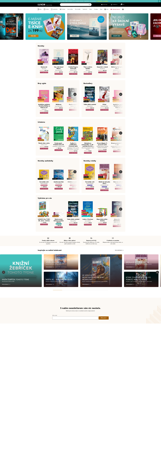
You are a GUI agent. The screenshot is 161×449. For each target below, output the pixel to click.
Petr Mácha (104, 147)
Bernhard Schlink (119, 183)
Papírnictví (85, 9)
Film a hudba (77, 9)
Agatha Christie (73, 70)
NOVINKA (40, 63)
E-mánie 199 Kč (87, 178)
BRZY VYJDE (41, 101)
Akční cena (84, 214)
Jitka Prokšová (70, 149)
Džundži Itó (102, 68)
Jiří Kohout (69, 147)
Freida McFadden (104, 106)
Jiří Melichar (55, 146)
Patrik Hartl (44, 109)
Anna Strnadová (58, 70)
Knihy (40, 9)
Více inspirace (118, 250)
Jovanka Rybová (114, 146)
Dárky (90, 9)
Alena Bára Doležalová (86, 147)
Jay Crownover (58, 183)
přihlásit (104, 318)
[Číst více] (45, 26)
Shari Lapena (90, 106)
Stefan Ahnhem (117, 222)
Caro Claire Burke (58, 106)
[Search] (89, 4)
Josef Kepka (76, 149)
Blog (101, 9)
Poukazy (63, 9)
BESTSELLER (41, 62)
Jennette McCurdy (117, 70)
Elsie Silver (44, 68)
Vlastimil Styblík (61, 146)
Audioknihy (55, 9)
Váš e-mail (54, 315)
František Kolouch (100, 146)
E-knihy (47, 9)
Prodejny (96, 9)
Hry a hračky (70, 9)
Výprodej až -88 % (86, 216)
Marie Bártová (119, 147)
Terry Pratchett (73, 183)
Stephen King (73, 106)
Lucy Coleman (88, 220)
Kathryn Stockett (44, 183)
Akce (107, 9)
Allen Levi (88, 70)
